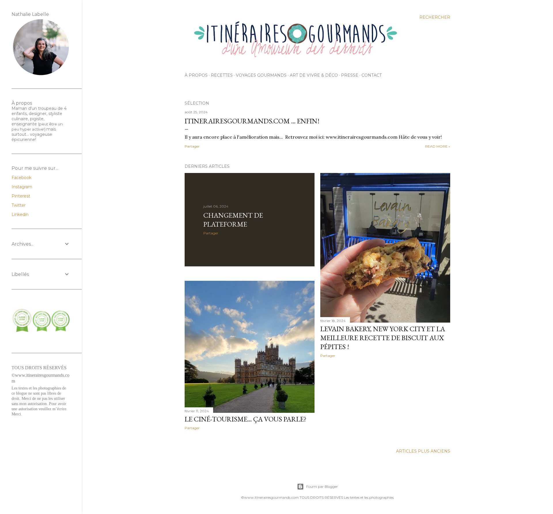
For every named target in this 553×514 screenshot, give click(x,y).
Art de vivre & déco (314, 75)
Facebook (21, 177)
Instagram (22, 186)
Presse (349, 75)
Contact (371, 75)
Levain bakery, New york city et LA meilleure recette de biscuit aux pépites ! (382, 337)
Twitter (19, 205)
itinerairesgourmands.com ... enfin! (252, 120)
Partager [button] (192, 146)
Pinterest (21, 196)
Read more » (437, 146)
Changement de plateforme (233, 220)
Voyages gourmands (261, 75)
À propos (196, 75)
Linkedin (20, 214)
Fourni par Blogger (322, 486)
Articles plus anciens (423, 451)
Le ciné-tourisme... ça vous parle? (245, 419)
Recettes (222, 75)
